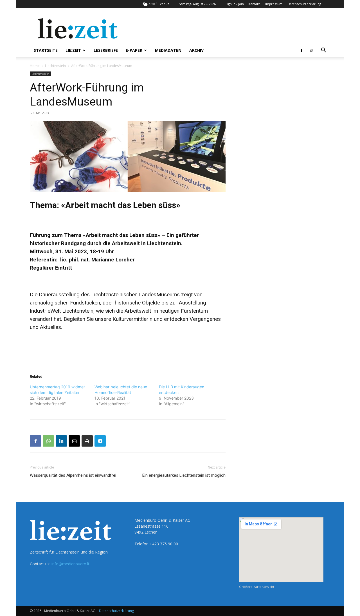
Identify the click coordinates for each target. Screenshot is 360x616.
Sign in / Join (235, 4)
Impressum (273, 4)
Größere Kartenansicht (256, 586)
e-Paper (134, 50)
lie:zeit (73, 50)
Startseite (46, 50)
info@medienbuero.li (70, 563)
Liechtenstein (55, 65)
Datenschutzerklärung (304, 4)
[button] (323, 50)
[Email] (74, 441)
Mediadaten (168, 50)
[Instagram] (311, 50)
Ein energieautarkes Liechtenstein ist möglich (184, 475)
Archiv (196, 50)
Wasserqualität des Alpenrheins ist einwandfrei (73, 475)
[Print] (87, 441)
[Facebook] (301, 50)
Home (35, 65)
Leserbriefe (106, 50)
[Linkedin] (61, 441)
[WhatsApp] (48, 441)
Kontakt (254, 4)
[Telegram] (100, 441)
